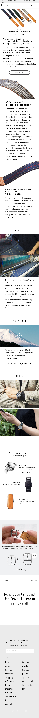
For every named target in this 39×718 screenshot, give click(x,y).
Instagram (13, 711)
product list (19, 72)
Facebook (17, 711)
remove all (19, 603)
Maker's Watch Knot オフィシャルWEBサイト (5, 5)
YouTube (26, 711)
